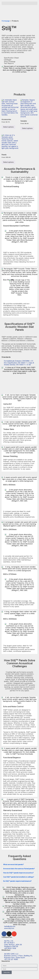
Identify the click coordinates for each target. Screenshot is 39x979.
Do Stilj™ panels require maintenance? (17, 881)
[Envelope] (14, 933)
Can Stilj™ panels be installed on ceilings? (18, 877)
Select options (8, 127)
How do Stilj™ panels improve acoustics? (18, 873)
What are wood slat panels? (13, 864)
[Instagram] (9, 933)
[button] (19, 3)
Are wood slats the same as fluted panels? (19, 869)
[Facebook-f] (4, 933)
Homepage (6, 21)
